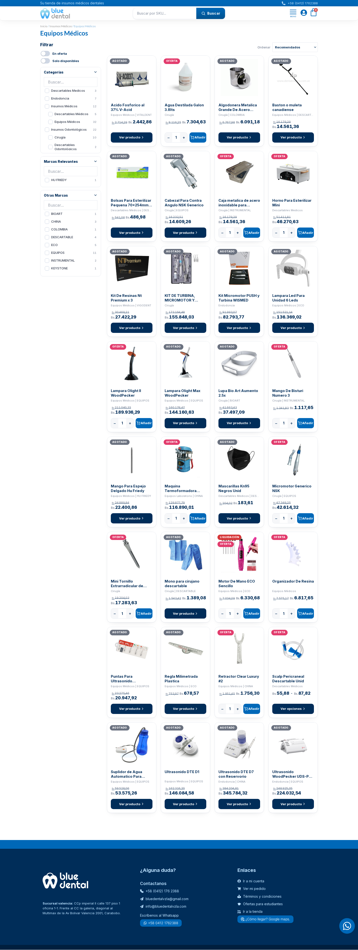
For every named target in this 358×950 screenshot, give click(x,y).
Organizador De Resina (293, 581)
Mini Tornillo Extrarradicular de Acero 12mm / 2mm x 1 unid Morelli (130, 583)
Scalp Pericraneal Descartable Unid (288, 678)
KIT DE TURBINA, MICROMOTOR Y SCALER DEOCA (180, 297)
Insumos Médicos (60, 26)
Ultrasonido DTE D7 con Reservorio (236, 774)
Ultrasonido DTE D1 (182, 772)
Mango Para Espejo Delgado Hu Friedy (128, 488)
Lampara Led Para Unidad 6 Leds (288, 297)
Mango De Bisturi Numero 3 (287, 393)
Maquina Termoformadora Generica (181, 488)
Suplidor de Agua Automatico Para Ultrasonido (126, 774)
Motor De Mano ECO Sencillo (236, 583)
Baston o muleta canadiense (287, 107)
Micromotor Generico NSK (291, 488)
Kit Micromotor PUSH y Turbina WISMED (239, 297)
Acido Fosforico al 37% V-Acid (127, 107)
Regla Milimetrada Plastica (181, 678)
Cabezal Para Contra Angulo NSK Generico (184, 202)
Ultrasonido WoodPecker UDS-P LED (290, 774)
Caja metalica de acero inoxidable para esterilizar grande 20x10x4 (239, 202)
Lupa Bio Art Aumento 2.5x (238, 393)
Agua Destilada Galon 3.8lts (184, 107)
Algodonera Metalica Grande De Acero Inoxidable (237, 107)
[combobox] (164, 13)
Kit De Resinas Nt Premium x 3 (126, 297)
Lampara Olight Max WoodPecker (182, 393)
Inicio (43, 26)
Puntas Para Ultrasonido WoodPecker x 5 (125, 678)
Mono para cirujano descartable (182, 583)
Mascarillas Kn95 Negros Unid (233, 488)
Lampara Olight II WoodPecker (126, 393)
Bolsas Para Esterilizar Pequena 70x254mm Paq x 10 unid (131, 202)
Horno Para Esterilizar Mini (291, 202)
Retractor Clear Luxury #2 (238, 678)
